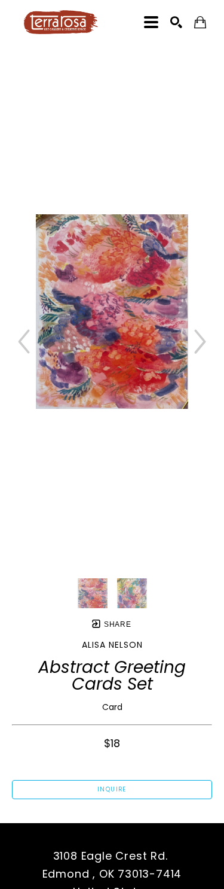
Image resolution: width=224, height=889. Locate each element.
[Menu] (151, 22)
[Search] (176, 22)
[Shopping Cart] (200, 22)
